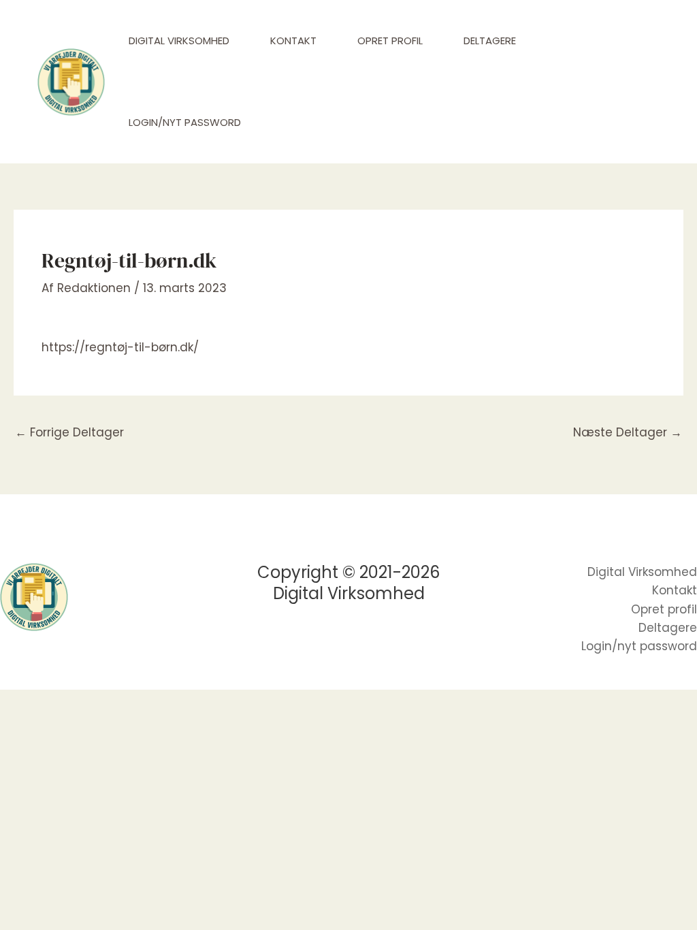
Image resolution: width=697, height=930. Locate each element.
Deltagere (490, 40)
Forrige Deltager (69, 432)
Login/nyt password (185, 122)
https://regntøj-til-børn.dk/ (120, 347)
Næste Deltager (627, 432)
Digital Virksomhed (179, 40)
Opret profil (390, 40)
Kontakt (293, 40)
